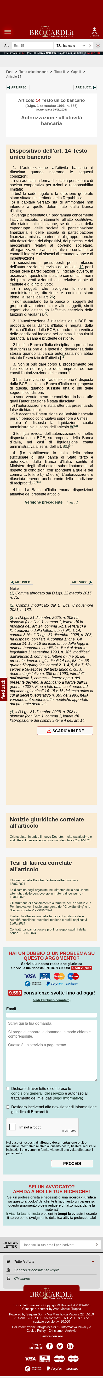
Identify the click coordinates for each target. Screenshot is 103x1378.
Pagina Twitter (60, 1344)
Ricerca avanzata (98, 45)
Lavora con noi (51, 1336)
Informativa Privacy (74, 1327)
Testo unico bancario (33, 72)
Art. (19, 87)
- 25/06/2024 (51, 838)
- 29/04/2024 (50, 906)
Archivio (70, 1330)
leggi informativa (68, 1098)
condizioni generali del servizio (37, 1093)
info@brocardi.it (47, 1327)
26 (52, 297)
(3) (76, 426)
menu (7, 31)
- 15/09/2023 (49, 893)
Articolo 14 (13, 76)
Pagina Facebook (49, 1344)
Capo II (76, 72)
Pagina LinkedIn (70, 1344)
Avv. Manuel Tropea (67, 1309)
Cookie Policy (36, 1330)
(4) (71, 445)
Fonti (9, 72)
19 (81, 267)
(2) (45, 313)
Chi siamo (56, 1330)
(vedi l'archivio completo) (51, 1000)
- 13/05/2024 (49, 919)
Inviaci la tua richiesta (23, 1213)
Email (11, 1009)
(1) (63, 356)
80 (72, 427)
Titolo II (59, 72)
